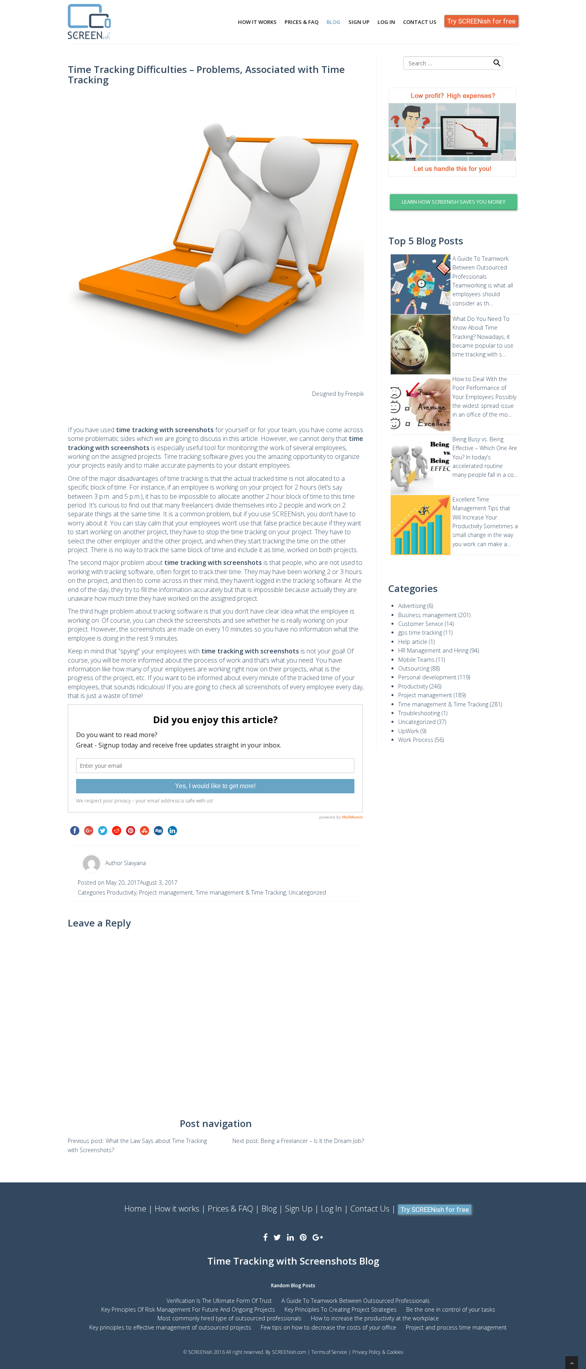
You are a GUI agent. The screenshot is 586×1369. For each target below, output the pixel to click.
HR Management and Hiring (433, 650)
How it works (177, 1208)
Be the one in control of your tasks (450, 1309)
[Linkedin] (290, 1237)
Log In (331, 1208)
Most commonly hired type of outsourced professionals (229, 1318)
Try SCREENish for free (481, 21)
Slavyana (135, 863)
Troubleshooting (419, 713)
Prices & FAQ (230, 1208)
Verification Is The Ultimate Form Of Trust (219, 1300)
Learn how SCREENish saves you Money (453, 201)
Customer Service (420, 623)
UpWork (408, 731)
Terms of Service (329, 1352)
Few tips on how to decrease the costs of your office (328, 1327)
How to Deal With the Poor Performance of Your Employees (479, 388)
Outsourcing (413, 668)
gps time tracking (420, 632)
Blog (269, 1208)
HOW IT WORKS (257, 22)
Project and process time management (456, 1327)
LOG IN (386, 22)
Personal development (427, 677)
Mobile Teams (416, 659)
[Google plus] (318, 1237)
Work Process (415, 740)
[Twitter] (277, 1237)
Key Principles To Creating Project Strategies (341, 1309)
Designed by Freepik (338, 393)
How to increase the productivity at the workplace (375, 1318)
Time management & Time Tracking (241, 892)
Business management (427, 615)
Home (135, 1208)
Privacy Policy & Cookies (377, 1352)
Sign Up (299, 1208)
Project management (166, 892)
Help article (412, 641)
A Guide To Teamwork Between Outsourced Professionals (480, 267)
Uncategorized (307, 892)
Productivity (121, 892)
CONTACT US (420, 22)
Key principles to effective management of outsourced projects (170, 1327)
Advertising (412, 606)
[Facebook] (265, 1237)
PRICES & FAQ (302, 22)
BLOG (333, 22)
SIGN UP (359, 22)
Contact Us (369, 1208)
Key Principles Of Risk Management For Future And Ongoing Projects (188, 1309)
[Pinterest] (303, 1237)
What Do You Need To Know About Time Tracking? (480, 327)
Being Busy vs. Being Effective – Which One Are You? (484, 448)
